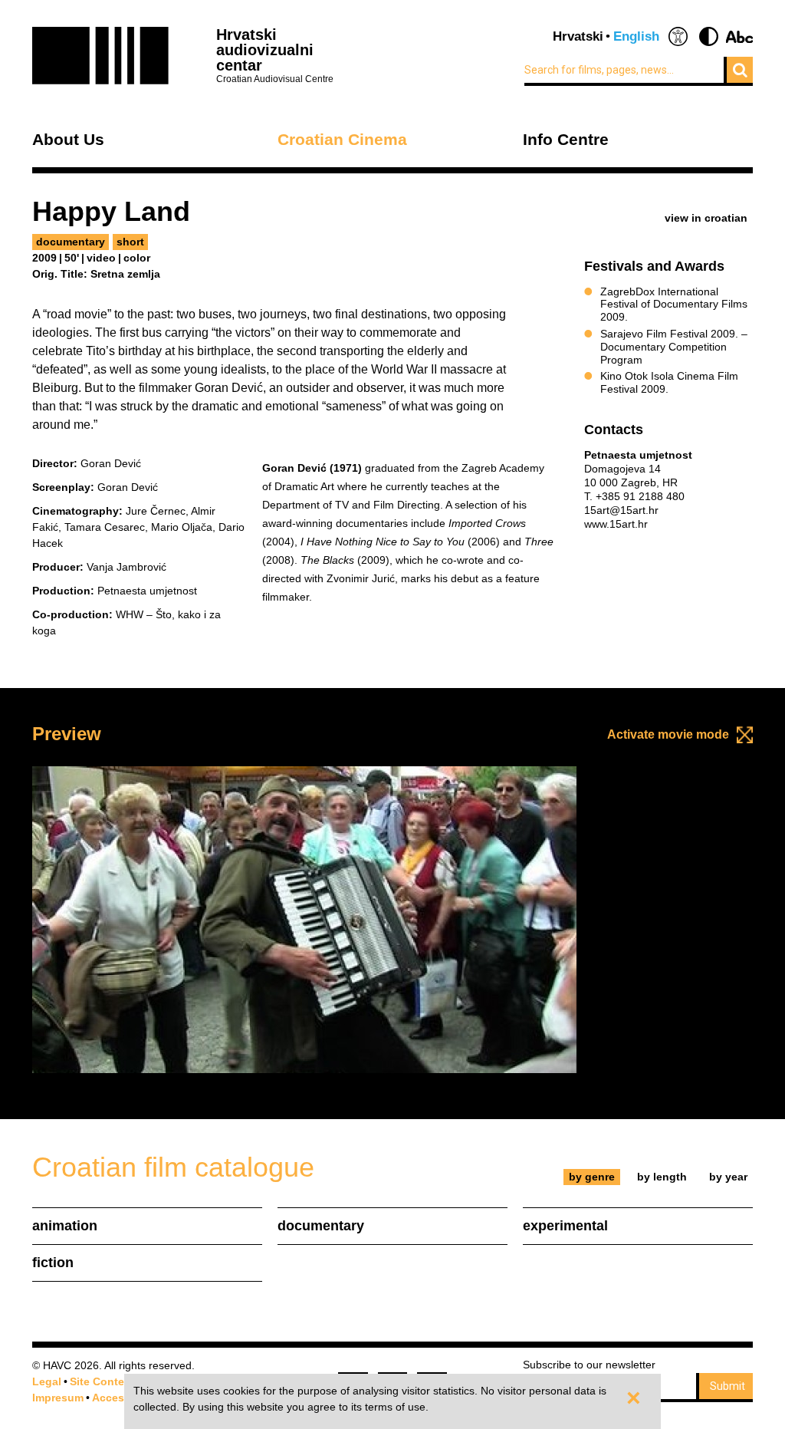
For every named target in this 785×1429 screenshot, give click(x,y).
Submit (727, 1386)
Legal (46, 1381)
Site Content (102, 1381)
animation (64, 1225)
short (130, 241)
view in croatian (706, 218)
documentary (70, 241)
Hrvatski (578, 36)
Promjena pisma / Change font (739, 36)
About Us (68, 140)
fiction (53, 1262)
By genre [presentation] (592, 1177)
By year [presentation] (728, 1177)
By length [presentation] (662, 1177)
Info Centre (566, 140)
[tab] (592, 1177)
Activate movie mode (668, 734)
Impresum (58, 1397)
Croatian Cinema (342, 140)
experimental (565, 1225)
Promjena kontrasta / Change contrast (708, 36)
